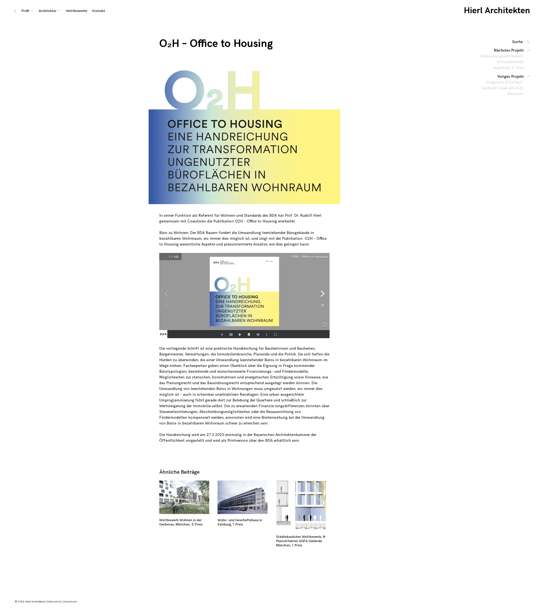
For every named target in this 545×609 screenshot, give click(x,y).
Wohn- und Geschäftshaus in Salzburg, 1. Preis (240, 522)
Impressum (70, 601)
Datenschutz (54, 601)
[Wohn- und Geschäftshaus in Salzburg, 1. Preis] (243, 497)
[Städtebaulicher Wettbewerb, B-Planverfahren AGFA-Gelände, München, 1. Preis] (301, 506)
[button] (244, 136)
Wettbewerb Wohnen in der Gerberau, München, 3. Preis (180, 522)
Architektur (47, 11)
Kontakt (98, 11)
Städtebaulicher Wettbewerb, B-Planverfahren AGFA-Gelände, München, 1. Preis (301, 541)
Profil (25, 11)
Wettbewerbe (76, 11)
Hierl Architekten (497, 11)
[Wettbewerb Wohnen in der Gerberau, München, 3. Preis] (185, 497)
